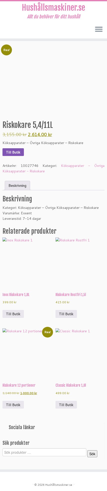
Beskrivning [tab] (17, 185)
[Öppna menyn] (99, 29)
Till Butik (13, 152)
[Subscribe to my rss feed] (5, 31)
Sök (92, 453)
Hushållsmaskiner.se (53, 7)
